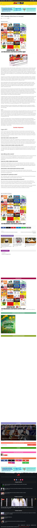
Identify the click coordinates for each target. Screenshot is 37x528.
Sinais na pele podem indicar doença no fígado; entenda (17, 245)
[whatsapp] (25, 463)
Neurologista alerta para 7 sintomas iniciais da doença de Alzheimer (30, 245)
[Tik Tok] (32, 460)
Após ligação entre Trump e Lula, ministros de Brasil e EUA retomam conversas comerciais (18, 488)
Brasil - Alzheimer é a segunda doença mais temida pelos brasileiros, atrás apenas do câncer (6, 245)
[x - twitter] (32, 1)
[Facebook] (18, 463)
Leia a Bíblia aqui (10, 0)
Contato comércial (2, 0)
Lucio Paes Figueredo (4, 18)
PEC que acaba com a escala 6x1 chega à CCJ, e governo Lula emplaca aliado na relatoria (17, 507)
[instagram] (34, 1)
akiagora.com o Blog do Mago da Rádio (24, 526)
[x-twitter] (11, 460)
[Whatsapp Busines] (32, 463)
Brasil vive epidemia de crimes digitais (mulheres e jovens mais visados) (16, 484)
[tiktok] (36, 1)
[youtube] (33, 1)
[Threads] (4, 463)
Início (6, 0)
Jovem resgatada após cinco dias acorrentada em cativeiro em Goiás (15, 492)
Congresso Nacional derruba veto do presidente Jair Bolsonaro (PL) (12, 438)
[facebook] (30, 1)
